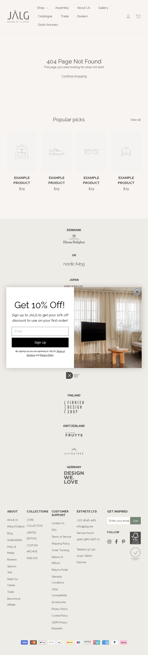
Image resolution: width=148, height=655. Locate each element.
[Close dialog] (137, 292)
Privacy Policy (46, 355)
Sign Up (40, 342)
